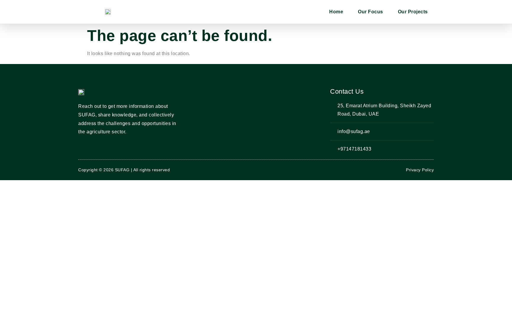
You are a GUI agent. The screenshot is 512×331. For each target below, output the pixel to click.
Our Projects (413, 11)
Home (336, 11)
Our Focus (370, 11)
